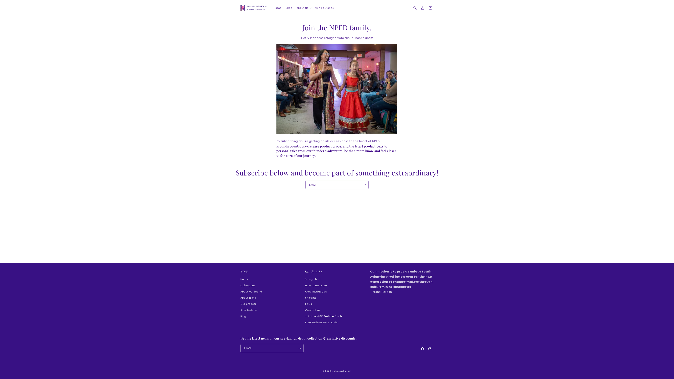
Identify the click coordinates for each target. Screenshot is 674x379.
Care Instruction (316, 291)
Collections (247, 285)
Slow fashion (248, 310)
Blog (243, 316)
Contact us (312, 310)
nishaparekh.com (341, 371)
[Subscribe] (364, 185)
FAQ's (308, 304)
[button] (303, 8)
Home (244, 279)
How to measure (316, 285)
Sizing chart (313, 279)
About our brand (251, 291)
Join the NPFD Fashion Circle (323, 316)
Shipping (310, 298)
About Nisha (248, 298)
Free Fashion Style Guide (321, 322)
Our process (248, 304)
